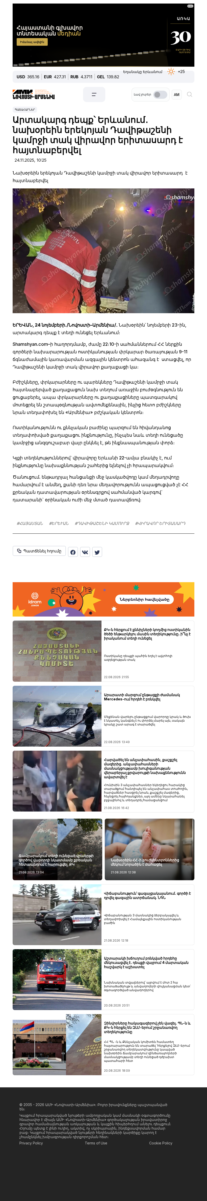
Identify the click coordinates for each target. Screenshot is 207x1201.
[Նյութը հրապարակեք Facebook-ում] (72, 552)
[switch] (160, 95)
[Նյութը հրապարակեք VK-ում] (85, 552)
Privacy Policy (31, 1143)
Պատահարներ (25, 109)
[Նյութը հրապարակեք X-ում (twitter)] (97, 552)
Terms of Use (96, 1143)
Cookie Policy (160, 1143)
